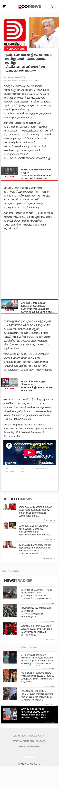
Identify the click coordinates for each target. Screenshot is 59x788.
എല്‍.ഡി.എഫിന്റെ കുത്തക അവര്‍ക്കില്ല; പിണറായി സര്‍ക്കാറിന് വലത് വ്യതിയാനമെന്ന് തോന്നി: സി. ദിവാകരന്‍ (34, 532)
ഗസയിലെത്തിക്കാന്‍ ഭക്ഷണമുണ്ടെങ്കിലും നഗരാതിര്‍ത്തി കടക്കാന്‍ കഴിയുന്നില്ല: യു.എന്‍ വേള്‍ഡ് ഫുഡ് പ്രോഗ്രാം (37, 308)
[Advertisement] (29, 263)
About (16, 735)
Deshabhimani (20, 468)
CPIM (6, 468)
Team (24, 735)
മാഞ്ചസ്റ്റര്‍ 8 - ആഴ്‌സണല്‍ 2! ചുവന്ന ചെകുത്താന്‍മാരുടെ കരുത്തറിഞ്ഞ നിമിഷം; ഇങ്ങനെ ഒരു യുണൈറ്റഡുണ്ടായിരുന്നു (36, 632)
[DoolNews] (29, 6)
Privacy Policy (36, 735)
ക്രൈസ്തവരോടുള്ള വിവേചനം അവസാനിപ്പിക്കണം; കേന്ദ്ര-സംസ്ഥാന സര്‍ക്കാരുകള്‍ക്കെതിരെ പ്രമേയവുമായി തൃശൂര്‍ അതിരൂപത (36, 386)
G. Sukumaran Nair (40, 468)
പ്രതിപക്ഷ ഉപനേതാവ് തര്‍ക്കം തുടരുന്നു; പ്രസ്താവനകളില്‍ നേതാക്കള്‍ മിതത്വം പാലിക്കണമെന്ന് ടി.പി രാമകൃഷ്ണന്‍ (35, 551)
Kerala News (9, 471)
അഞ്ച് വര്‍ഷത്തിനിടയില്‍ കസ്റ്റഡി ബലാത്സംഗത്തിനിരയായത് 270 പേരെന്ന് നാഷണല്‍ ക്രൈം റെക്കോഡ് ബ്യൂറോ (36, 174)
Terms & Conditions (23, 741)
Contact (40, 741)
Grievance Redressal (29, 746)
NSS (22, 471)
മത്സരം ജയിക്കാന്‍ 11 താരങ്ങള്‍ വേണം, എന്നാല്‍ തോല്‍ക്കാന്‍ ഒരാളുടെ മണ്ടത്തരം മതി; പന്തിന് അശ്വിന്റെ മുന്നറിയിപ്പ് (35, 715)
